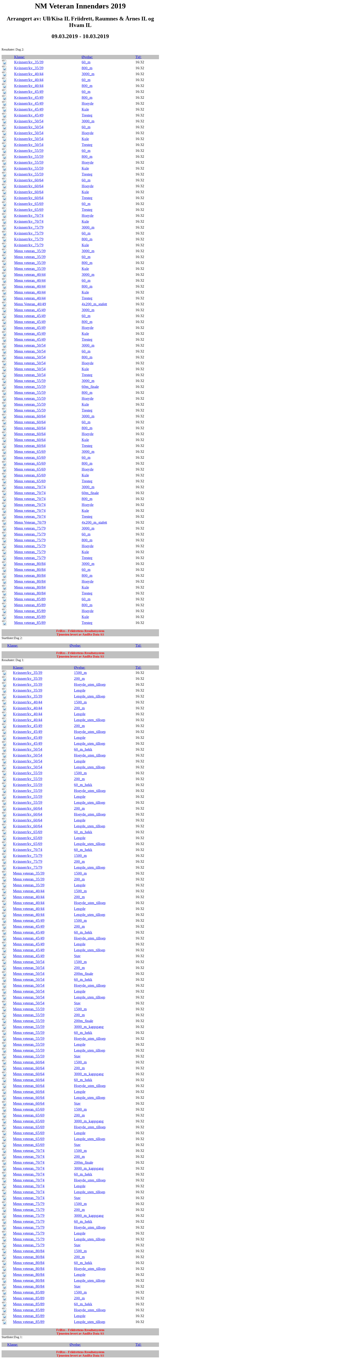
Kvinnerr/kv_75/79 (28, 227)
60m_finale (90, 387)
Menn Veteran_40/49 (30, 304)
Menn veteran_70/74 (30, 487)
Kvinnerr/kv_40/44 (28, 74)
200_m (79, 678)
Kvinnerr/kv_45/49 (28, 91)
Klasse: (19, 57)
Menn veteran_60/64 (30, 416)
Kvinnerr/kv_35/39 (28, 62)
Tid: (138, 57)
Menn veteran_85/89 (30, 599)
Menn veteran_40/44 (30, 274)
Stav (77, 956)
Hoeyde (87, 103)
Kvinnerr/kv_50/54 (28, 121)
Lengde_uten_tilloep (89, 696)
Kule (85, 109)
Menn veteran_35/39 (30, 251)
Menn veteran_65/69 (30, 451)
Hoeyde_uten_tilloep (90, 684)
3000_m (88, 74)
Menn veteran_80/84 (30, 564)
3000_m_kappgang (89, 1027)
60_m (86, 62)
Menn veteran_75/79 (30, 528)
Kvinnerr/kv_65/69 (28, 204)
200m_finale (83, 974)
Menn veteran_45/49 (30, 310)
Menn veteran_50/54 (30, 345)
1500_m (80, 673)
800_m (87, 68)
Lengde (79, 690)
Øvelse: (87, 57)
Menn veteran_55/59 (30, 381)
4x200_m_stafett (94, 304)
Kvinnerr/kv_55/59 (28, 151)
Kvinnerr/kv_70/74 (28, 215)
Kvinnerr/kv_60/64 (28, 180)
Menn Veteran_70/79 (30, 522)
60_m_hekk (83, 749)
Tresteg (87, 115)
